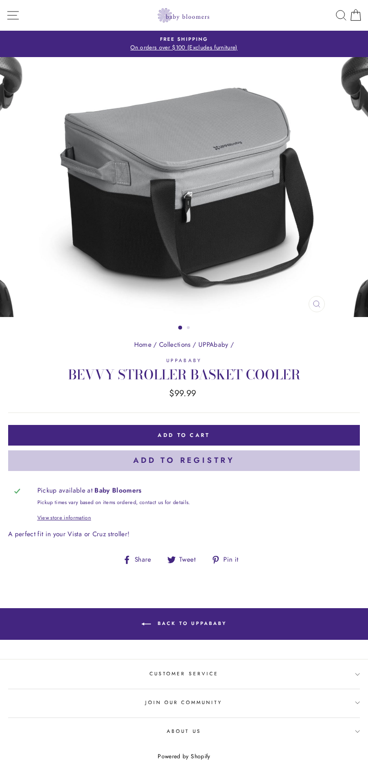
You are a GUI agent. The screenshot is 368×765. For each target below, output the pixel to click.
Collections (175, 344)
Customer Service (184, 673)
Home (142, 344)
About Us (184, 731)
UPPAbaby (213, 344)
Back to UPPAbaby (191, 623)
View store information (64, 517)
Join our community (183, 702)
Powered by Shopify (184, 756)
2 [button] (189, 328)
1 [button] (180, 328)
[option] (184, 44)
